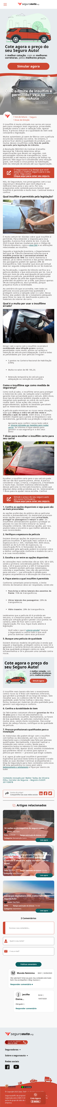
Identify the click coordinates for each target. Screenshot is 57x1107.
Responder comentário (20, 984)
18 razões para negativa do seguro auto (24, 828)
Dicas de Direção (22, 120)
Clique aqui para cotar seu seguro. (32, 176)
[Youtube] (16, 1068)
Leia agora (44, 840)
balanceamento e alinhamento (15, 767)
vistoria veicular (33, 630)
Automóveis (17, 909)
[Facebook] (7, 1068)
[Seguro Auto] (7, 116)
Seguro (33, 117)
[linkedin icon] (41, 794)
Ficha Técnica (17, 873)
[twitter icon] (50, 794)
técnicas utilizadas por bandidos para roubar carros (28, 426)
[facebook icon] (45, 794)
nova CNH (33, 245)
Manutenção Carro (20, 838)
